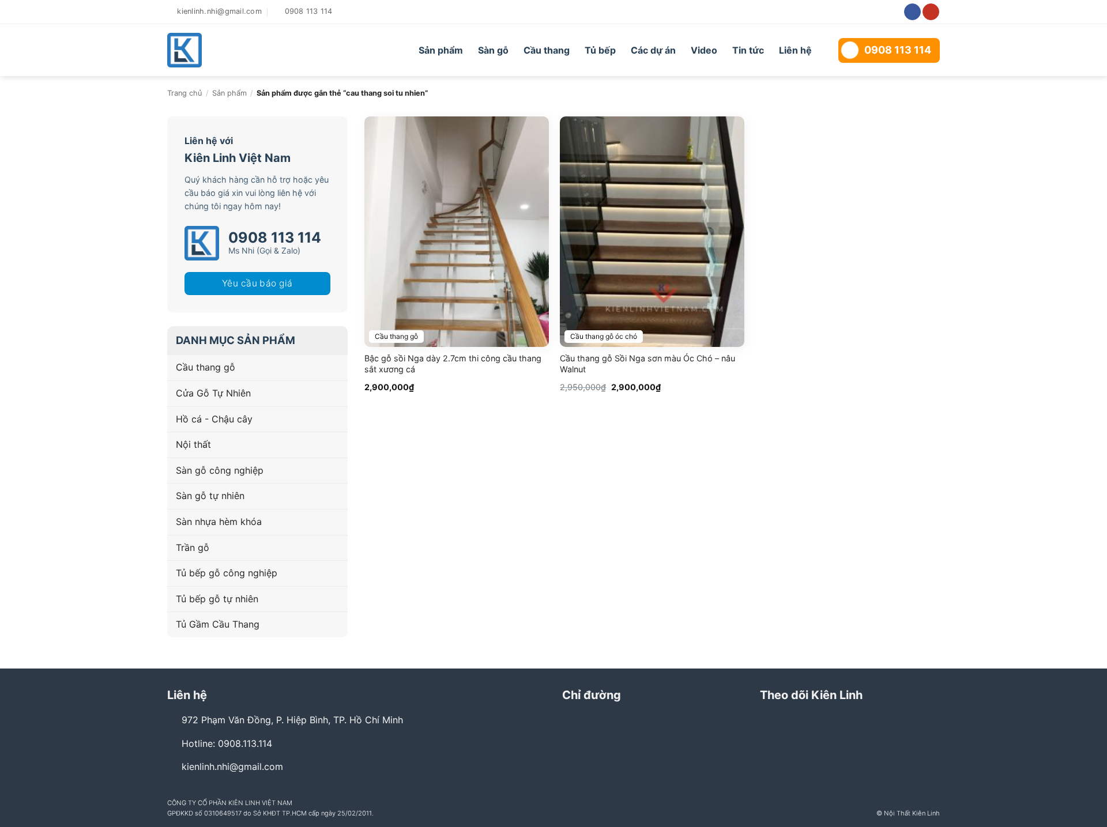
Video (704, 50)
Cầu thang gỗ (205, 367)
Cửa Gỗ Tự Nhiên (213, 393)
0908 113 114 (897, 50)
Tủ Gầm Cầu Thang (217, 624)
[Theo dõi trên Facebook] (912, 12)
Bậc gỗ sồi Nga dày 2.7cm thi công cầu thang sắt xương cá (452, 363)
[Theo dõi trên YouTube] (930, 12)
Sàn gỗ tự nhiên (210, 495)
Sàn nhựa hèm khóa (219, 521)
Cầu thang (547, 50)
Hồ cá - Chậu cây (214, 419)
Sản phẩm (441, 50)
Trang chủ (184, 93)
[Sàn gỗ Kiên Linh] (231, 50)
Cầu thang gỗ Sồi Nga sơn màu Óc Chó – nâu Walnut (647, 363)
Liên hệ (795, 50)
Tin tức (748, 50)
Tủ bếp (600, 50)
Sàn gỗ (493, 50)
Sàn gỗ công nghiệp (219, 470)
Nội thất (193, 444)
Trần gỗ (192, 547)
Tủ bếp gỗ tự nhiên (217, 599)
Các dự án (653, 50)
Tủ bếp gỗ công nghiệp (226, 573)
